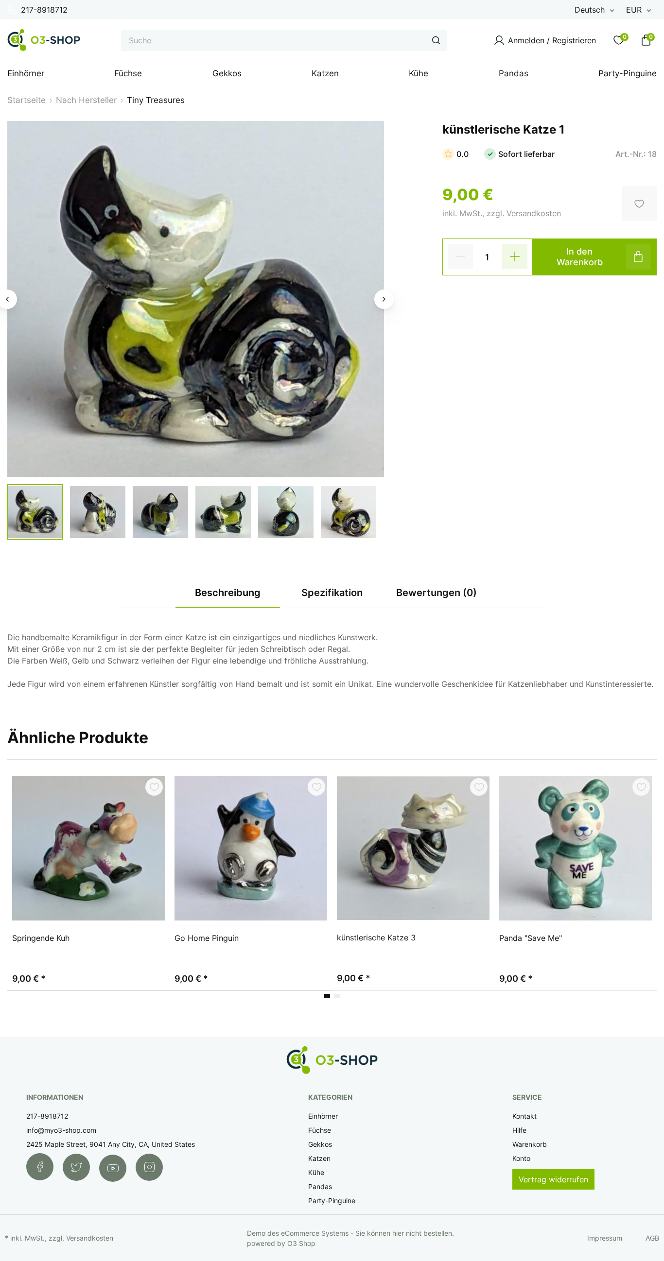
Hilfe (519, 1130)
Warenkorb (529, 1144)
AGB (652, 1238)
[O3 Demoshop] (43, 40)
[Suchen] (436, 40)
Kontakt (524, 1116)
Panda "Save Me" (530, 938)
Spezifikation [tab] (332, 592)
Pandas (320, 1186)
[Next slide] (384, 299)
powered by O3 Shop (281, 1243)
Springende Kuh (41, 938)
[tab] (327, 996)
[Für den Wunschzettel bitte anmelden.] (154, 787)
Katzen (319, 1158)
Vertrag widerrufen (553, 1179)
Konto (521, 1158)
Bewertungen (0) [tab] (436, 592)
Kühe (316, 1172)
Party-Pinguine (331, 1200)
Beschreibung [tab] (228, 592)
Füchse (319, 1130)
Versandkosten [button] (534, 213)
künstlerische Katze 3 (376, 937)
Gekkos (320, 1144)
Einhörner (323, 1116)
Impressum (604, 1238)
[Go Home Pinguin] (251, 848)
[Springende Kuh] (88, 848)
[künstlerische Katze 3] (413, 848)
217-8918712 (44, 10)
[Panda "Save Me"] (575, 848)
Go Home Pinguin (207, 938)
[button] (35, 512)
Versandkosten (89, 1238)
